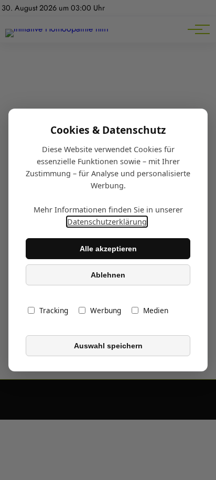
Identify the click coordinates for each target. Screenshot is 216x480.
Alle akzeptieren (108, 248)
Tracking (53, 310)
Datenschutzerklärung (107, 222)
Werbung (105, 310)
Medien (155, 310)
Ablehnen (108, 275)
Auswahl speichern (108, 346)
